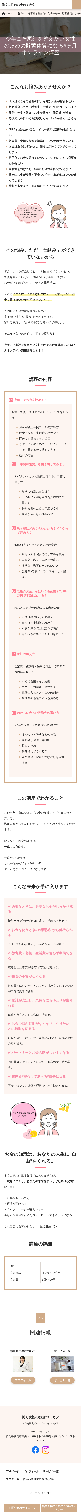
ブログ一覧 (12, 1479)
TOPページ (12, 1471)
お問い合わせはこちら (22, 1507)
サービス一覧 (62, 1380)
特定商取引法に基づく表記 (39, 1479)
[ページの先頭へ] (40, 1318)
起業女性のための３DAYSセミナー (59, 1508)
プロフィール (23, 1380)
